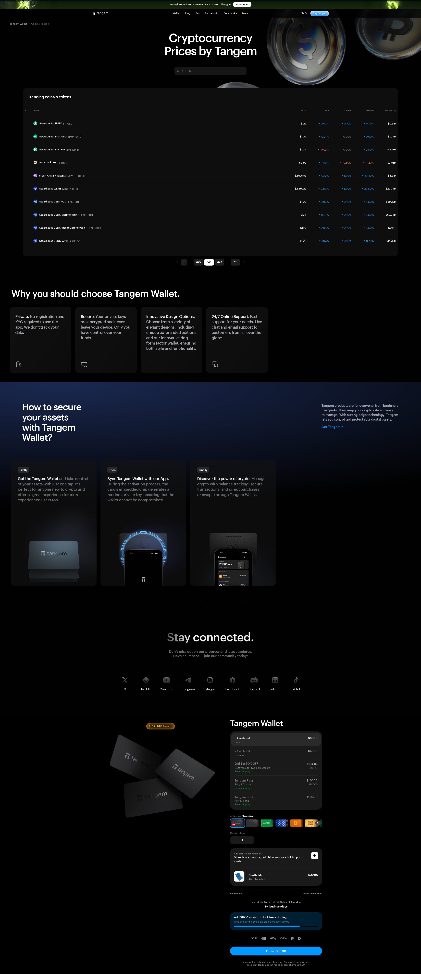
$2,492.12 (300, 188)
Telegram (188, 688)
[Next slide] (407, 341)
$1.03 (303, 240)
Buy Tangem (319, 13)
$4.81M (392, 175)
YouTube (166, 688)
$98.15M (391, 240)
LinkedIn (275, 688)
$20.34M (391, 188)
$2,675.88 (300, 175)
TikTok (296, 688)
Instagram (210, 688)
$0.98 (302, 162)
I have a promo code (312, 893)
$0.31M (392, 123)
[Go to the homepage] (100, 13)
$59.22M (391, 201)
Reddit (146, 688)
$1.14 (303, 214)
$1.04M (392, 136)
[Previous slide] (14, 341)
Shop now (242, 4)
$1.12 (303, 123)
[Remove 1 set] (233, 840)
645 (198, 262)
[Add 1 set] (251, 840)
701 (235, 262)
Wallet (176, 13)
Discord (254, 688)
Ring (187, 13)
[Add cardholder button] (314, 855)
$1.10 (303, 227)
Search (186, 71)
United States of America (286, 902)
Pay (198, 13)
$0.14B (392, 227)
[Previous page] (177, 262)
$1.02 (303, 136)
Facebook (232, 688)
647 (219, 262)
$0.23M (391, 149)
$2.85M (391, 162)
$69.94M (390, 214)
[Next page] (244, 262)
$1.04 (303, 149)
